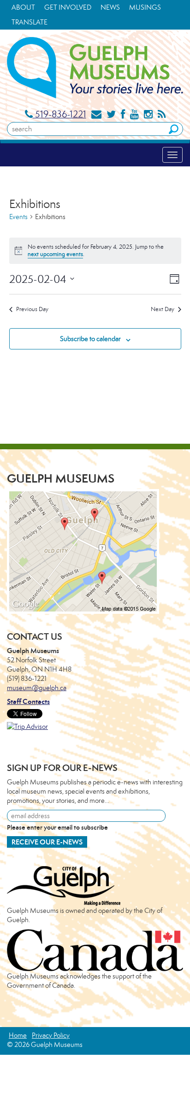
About (23, 7)
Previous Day (32, 309)
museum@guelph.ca (36, 687)
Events (18, 216)
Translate (30, 22)
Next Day (162, 309)
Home (18, 1035)
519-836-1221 (59, 114)
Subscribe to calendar (90, 338)
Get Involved (67, 7)
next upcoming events (55, 254)
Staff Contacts (28, 701)
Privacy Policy (51, 1035)
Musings (145, 7)
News (110, 7)
